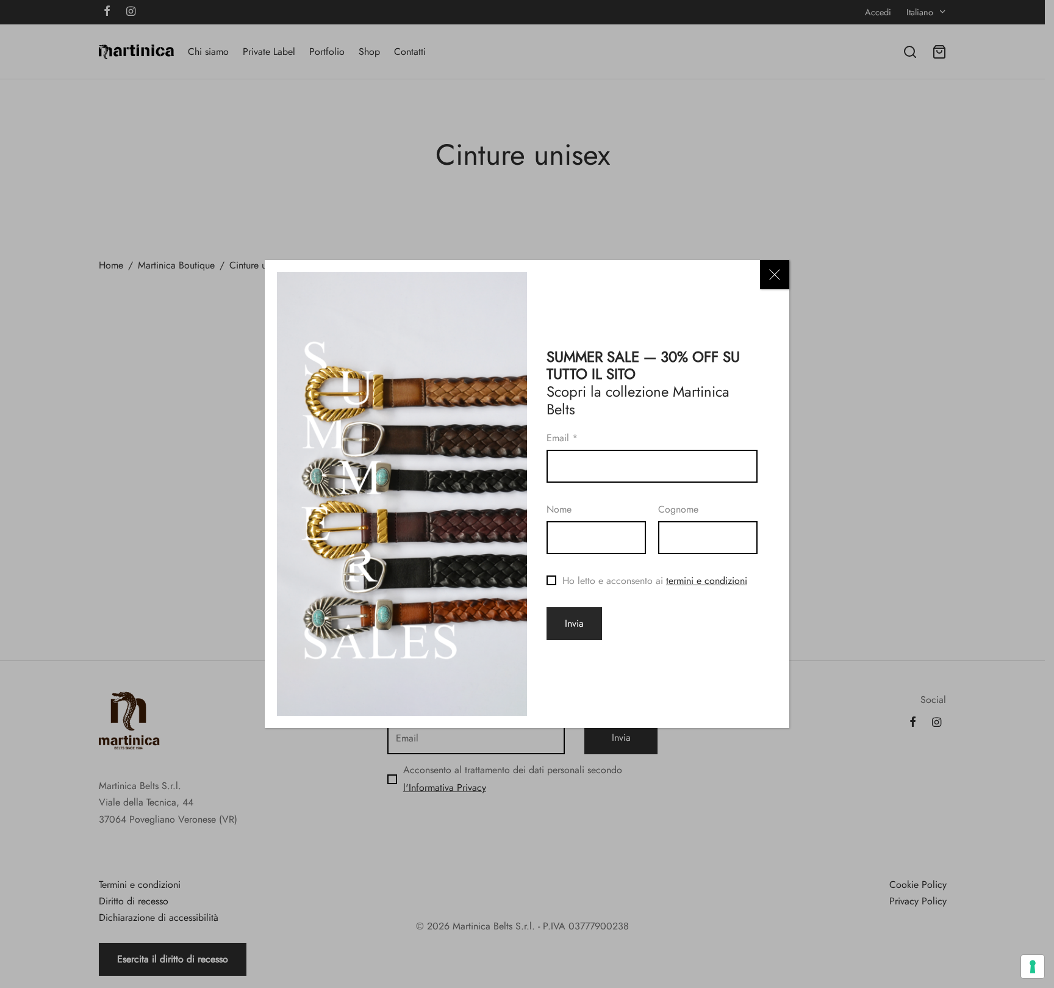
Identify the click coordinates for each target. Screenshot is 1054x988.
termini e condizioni (706, 581)
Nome (559, 509)
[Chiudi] (774, 274)
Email (562, 438)
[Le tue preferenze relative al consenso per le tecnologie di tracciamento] (1032, 966)
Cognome (678, 509)
